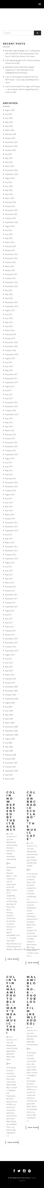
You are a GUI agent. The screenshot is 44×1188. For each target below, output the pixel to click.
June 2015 (9, 466)
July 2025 (8, 154)
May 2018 (9, 370)
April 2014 (9, 510)
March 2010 (9, 675)
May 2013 (9, 538)
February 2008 (10, 755)
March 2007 (9, 779)
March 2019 (9, 330)
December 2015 (11, 442)
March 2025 (9, 166)
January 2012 (10, 591)
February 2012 (10, 587)
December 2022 (11, 254)
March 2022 (9, 266)
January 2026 (10, 138)
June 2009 (9, 711)
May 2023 (9, 238)
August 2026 (10, 110)
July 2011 (8, 615)
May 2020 (9, 294)
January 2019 (10, 338)
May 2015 (9, 470)
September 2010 (11, 651)
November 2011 (11, 599)
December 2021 (11, 274)
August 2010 (10, 655)
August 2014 (10, 494)
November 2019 (11, 302)
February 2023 (10, 246)
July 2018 (8, 362)
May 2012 (9, 575)
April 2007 (9, 775)
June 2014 (9, 502)
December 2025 (11, 142)
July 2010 (8, 659)
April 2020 (9, 298)
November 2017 (11, 378)
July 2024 (8, 182)
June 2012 (9, 571)
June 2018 (9, 366)
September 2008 (11, 735)
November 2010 (11, 643)
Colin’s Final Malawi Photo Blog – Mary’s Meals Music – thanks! (11, 1005)
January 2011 (10, 635)
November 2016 (11, 406)
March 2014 (9, 514)
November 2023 (11, 214)
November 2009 (11, 691)
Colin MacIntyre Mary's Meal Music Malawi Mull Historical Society (32, 1039)
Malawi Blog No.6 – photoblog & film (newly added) (32, 1000)
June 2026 (9, 118)
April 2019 (9, 326)
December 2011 (11, 595)
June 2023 (9, 234)
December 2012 (11, 546)
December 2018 (11, 342)
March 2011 (9, 627)
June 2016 (9, 418)
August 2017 (10, 386)
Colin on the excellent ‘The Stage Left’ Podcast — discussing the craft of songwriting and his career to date (22, 89)
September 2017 (11, 382)
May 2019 (9, 322)
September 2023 (11, 222)
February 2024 (10, 202)
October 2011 (10, 603)
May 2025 (9, 158)
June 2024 (9, 186)
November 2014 (11, 486)
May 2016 (9, 422)
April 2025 (9, 162)
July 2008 (8, 743)
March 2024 (9, 198)
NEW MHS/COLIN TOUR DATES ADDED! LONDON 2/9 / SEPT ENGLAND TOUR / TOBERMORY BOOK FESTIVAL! (19, 70)
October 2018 (10, 350)
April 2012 (9, 579)
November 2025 (11, 146)
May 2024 (9, 190)
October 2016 (10, 410)
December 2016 (11, 402)
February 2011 (10, 631)
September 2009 (11, 699)
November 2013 (11, 526)
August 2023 (10, 226)
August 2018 (10, 358)
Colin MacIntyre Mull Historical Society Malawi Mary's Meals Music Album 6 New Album (11, 1051)
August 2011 (10, 611)
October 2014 (10, 490)
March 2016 (9, 430)
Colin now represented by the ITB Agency (11, 811)
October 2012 (10, 554)
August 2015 (10, 458)
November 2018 (11, 346)
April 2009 (9, 719)
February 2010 (10, 679)
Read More (12, 959)
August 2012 (10, 562)
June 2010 (9, 663)
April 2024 (9, 194)
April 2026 (9, 126)
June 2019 (9, 318)
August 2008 (10, 739)
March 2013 (9, 542)
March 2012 (9, 583)
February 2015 (10, 478)
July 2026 (8, 114)
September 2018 (11, 354)
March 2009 (9, 723)
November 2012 (11, 550)
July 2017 (8, 390)
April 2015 (9, 474)
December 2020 (11, 286)
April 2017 (9, 398)
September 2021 (11, 282)
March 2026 (9, 130)
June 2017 (9, 394)
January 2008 (10, 759)
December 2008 (11, 727)
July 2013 (8, 534)
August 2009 (10, 703)
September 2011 (11, 607)
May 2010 (9, 667)
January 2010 (10, 683)
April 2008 (9, 751)
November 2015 (11, 446)
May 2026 (9, 122)
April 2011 (9, 623)
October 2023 (10, 218)
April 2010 (9, 671)
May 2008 (9, 747)
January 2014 (10, 518)
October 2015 (10, 450)
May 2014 (9, 506)
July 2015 (8, 462)
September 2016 (11, 414)
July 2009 (8, 707)
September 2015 (11, 454)
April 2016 (9, 426)
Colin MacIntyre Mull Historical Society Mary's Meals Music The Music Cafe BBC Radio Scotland (32, 857)
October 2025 (10, 150)
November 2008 (11, 731)
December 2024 (11, 170)
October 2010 (10, 647)
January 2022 (10, 270)
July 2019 (8, 314)
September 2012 (11, 558)
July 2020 (8, 290)
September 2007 (11, 771)
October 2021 (10, 278)
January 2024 (10, 206)
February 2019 (10, 334)
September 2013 (11, 530)
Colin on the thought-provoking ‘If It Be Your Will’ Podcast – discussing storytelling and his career (22, 80)
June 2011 (9, 619)
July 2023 (8, 230)
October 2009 (10, 695)
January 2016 (10, 438)
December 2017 (11, 374)
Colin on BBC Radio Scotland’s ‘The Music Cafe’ (32, 816)
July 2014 (8, 498)
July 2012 (8, 567)
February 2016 (10, 434)
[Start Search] (37, 33)
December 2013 (11, 522)
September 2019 (11, 306)
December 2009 (11, 687)
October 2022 (10, 262)
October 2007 (10, 767)
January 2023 (10, 250)
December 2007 (11, 763)
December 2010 (11, 639)
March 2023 (9, 242)
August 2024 (10, 178)
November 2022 (11, 258)
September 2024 (11, 174)
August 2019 (10, 310)
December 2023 (11, 210)
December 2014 (11, 482)
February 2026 (10, 134)
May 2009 (9, 715)
